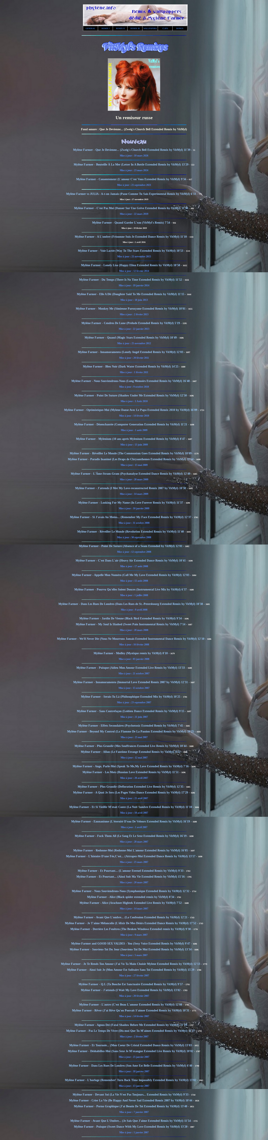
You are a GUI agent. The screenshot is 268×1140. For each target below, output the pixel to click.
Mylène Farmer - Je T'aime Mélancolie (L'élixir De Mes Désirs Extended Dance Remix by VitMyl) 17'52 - (132, 923)
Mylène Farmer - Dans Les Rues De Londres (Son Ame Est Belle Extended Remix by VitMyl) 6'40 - (132, 1065)
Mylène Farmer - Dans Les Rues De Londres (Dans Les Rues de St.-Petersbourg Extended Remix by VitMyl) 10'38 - (132, 604)
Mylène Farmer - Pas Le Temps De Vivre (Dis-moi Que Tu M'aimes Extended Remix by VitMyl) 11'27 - (132, 1030)
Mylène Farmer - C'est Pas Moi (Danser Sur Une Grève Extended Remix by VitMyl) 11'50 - (132, 208)
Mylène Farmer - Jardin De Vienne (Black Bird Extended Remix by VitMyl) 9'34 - (131, 618)
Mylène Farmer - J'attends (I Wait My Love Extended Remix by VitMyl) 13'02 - (132, 990)
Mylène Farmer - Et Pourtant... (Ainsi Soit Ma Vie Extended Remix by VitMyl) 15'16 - (131, 876)
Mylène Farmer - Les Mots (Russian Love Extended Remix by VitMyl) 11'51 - (131, 772)
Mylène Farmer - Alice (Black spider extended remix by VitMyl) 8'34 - (132, 897)
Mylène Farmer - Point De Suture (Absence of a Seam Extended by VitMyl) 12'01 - (132, 546)
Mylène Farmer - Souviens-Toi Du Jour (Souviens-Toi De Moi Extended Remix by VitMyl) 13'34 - (132, 949)
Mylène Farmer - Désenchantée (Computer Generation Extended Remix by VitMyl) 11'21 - (132, 424)
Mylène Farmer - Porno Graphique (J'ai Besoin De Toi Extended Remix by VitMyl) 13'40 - (132, 1106)
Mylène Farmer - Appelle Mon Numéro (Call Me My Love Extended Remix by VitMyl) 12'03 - (132, 575)
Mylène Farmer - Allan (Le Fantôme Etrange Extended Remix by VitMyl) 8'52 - (132, 751)
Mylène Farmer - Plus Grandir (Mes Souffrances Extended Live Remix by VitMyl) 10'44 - (132, 746)
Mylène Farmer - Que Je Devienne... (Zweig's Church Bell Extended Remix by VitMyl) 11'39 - (133, 149)
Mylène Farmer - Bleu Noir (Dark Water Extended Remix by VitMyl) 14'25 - (132, 366)
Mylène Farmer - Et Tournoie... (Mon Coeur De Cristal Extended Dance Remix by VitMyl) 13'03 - (132, 1045)
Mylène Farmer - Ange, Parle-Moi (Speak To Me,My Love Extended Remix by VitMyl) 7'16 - (132, 766)
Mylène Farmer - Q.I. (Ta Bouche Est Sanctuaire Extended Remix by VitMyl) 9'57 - (132, 984)
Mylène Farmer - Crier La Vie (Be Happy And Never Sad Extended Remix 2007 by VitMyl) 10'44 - (132, 1100)
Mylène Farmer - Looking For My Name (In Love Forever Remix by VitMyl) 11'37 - (132, 502)
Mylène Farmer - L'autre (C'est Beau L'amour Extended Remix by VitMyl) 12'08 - (132, 1004)
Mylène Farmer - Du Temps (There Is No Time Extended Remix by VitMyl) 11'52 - (132, 279)
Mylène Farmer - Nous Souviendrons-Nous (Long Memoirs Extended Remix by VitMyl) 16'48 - (131, 381)
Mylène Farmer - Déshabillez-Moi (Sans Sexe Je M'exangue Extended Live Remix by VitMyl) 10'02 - (132, 1051)
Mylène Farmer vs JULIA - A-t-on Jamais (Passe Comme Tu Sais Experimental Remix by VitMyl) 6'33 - (132, 193)
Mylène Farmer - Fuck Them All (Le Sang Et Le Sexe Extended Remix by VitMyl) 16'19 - (132, 836)
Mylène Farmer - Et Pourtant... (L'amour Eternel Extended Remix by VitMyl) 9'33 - (132, 870)
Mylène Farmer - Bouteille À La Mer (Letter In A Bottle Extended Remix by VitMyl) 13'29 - (132, 164)
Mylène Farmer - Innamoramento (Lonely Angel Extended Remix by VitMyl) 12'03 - (132, 352)
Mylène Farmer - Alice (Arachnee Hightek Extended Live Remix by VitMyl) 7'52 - (132, 902)
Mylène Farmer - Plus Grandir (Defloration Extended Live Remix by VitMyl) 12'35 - (132, 786)
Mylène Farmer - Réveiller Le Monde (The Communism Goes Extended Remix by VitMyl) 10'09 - (132, 453)
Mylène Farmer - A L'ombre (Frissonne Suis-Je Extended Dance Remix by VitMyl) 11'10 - (132, 236)
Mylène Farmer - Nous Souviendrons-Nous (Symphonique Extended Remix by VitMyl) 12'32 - (132, 891)
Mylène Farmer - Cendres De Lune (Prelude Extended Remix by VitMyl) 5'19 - (132, 323)
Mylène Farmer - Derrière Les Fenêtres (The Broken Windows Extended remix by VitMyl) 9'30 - (131, 929)
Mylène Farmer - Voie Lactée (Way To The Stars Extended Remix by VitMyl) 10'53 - (132, 250)
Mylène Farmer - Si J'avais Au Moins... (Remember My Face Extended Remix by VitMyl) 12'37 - (132, 517)
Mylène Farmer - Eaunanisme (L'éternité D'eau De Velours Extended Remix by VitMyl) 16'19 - (132, 821)
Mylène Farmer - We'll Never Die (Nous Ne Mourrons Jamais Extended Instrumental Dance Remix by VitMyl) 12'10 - (132, 638)
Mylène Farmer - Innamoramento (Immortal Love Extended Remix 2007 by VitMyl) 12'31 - (132, 682)
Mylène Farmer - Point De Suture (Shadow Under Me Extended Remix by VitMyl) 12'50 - (131, 395)
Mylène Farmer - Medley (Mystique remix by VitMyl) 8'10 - (132, 653)
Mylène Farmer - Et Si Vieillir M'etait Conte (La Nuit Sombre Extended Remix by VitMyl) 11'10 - (132, 807)
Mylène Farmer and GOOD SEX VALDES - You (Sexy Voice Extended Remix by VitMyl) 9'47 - (132, 943)
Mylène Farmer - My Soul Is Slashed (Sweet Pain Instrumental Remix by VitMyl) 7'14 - (132, 624)
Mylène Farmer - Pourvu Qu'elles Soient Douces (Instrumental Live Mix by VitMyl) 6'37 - (131, 589)
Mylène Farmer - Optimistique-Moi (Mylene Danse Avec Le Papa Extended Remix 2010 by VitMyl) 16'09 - (132, 410)
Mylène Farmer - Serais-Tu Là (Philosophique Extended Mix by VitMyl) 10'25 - (132, 696)
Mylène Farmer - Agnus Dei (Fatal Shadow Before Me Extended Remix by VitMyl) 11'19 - (132, 1025)
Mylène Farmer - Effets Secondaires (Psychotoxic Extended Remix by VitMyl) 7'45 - (132, 725)
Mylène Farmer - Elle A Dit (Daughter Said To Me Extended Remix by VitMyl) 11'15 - (132, 294)
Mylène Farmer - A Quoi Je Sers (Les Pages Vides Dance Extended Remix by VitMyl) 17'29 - (132, 792)
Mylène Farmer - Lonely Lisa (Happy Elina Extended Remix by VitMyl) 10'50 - (132, 265)
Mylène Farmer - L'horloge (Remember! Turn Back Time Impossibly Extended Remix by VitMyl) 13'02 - (132, 1080)
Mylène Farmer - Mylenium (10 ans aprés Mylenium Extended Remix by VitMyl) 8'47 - (132, 438)
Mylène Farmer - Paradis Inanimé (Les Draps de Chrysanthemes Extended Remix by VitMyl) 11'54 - (132, 459)
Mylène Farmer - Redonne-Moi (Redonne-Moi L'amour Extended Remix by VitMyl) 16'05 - (132, 850)
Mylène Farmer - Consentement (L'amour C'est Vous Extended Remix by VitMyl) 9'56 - (132, 179)
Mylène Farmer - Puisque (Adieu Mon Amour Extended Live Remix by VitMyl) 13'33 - (132, 667)
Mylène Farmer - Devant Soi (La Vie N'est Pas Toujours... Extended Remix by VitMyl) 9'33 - (132, 1094)
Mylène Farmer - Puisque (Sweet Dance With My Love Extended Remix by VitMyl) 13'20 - (132, 1126)
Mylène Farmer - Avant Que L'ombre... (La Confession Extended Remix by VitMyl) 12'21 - (132, 917)
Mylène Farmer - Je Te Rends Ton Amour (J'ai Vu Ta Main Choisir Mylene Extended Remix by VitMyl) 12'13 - (132, 963)
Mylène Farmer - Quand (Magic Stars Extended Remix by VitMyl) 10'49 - (132, 337)
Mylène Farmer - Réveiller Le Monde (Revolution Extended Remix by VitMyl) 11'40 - (132, 531)
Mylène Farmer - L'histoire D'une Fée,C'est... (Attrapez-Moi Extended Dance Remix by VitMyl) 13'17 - (132, 856)
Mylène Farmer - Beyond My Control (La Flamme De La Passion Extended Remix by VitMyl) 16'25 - (132, 731)
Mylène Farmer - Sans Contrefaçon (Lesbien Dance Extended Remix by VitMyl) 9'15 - (132, 711)
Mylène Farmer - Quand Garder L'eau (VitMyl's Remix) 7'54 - (132, 222)
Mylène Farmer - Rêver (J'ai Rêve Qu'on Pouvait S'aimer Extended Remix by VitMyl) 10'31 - (132, 1010)
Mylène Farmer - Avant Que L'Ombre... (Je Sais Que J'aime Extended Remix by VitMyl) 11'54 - (131, 1120)
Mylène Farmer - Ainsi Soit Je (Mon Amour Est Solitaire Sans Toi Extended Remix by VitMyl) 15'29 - (132, 969)
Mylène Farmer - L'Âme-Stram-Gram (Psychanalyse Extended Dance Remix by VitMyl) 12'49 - (132, 473)
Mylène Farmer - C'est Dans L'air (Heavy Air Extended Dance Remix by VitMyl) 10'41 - (132, 560)
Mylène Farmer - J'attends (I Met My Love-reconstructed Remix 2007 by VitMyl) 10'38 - (132, 488)
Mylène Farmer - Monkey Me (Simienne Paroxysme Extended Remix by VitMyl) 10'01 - (132, 308)
